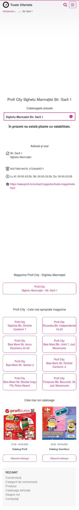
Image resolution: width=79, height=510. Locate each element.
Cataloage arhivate (18, 490)
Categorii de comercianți (21, 482)
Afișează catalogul (20, 458)
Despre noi (13, 494)
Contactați (12, 499)
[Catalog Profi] (20, 423)
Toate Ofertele (21, 4)
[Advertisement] (39, 55)
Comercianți (13, 477)
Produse (11, 486)
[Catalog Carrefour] (59, 423)
